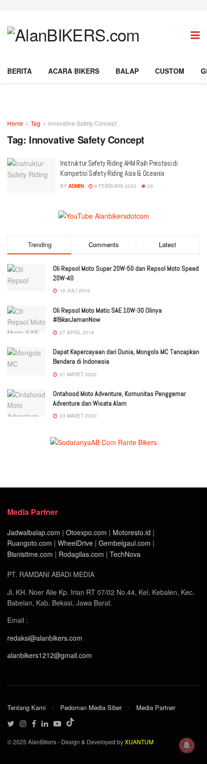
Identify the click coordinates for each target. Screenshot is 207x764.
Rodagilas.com (81, 554)
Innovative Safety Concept (82, 123)
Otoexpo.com (86, 532)
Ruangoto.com (29, 543)
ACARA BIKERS (73, 71)
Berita (19, 71)
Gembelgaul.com (126, 543)
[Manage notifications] (186, 745)
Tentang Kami (26, 707)
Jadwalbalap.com (33, 532)
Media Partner (155, 707)
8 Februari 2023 (114, 186)
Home (15, 123)
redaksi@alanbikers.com (44, 638)
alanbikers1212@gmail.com (49, 655)
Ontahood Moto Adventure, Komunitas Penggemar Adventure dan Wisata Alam (119, 398)
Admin (76, 186)
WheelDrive (75, 543)
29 (149, 186)
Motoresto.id (132, 532)
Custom (169, 71)
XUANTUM (139, 742)
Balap (127, 71)
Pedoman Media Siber (91, 707)
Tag (35, 123)
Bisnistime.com (30, 554)
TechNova (125, 554)
